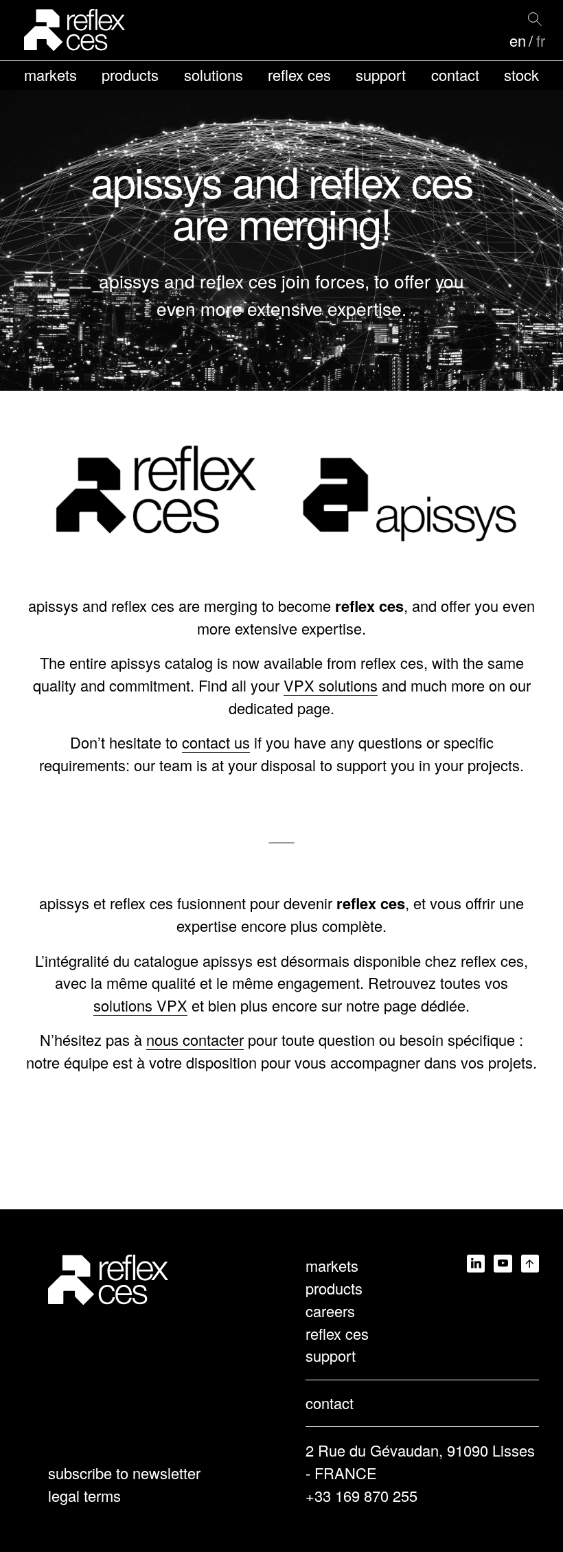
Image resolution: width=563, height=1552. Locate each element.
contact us (216, 742)
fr (540, 40)
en (517, 40)
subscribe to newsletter (124, 1472)
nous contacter (195, 1039)
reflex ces (299, 74)
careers (330, 1310)
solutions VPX (140, 1005)
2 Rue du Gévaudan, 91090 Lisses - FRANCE (420, 1461)
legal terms (84, 1495)
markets (50, 74)
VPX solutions (331, 685)
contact (455, 74)
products (130, 74)
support (381, 74)
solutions (213, 74)
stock (521, 74)
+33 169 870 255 (361, 1495)
